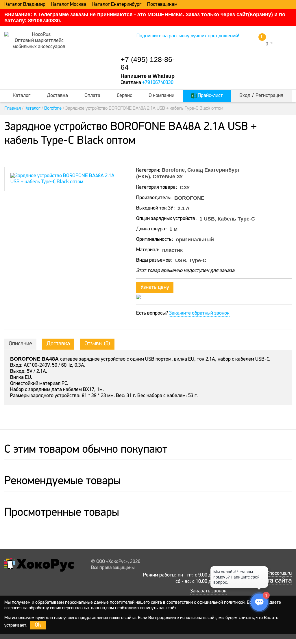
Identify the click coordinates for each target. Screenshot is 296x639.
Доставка (57, 95)
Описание (20, 344)
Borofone (53, 108)
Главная (12, 108)
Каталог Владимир (24, 4)
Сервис (124, 95)
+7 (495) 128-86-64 (148, 63)
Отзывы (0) (97, 344)
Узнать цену (154, 287)
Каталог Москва (68, 4)
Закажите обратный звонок (199, 313)
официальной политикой (221, 602)
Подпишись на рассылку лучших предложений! (187, 36)
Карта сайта (274, 580)
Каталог (21, 95)
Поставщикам (162, 4)
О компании (161, 95)
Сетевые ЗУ (168, 176)
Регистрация (269, 95)
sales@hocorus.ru (273, 573)
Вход (244, 95)
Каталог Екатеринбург (116, 4)
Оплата (92, 95)
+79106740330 (157, 82)
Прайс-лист (210, 95)
